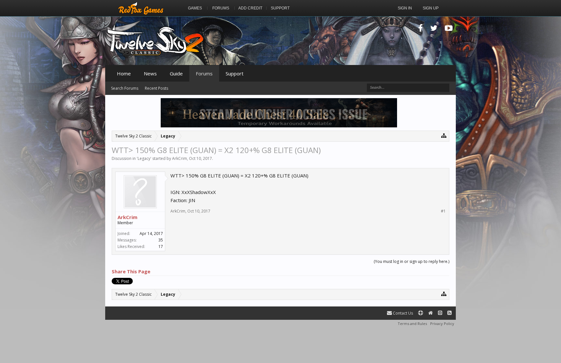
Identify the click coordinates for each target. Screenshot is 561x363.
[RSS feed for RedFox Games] (449, 313)
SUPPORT (280, 8)
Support (234, 73)
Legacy (144, 158)
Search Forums (124, 88)
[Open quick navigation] (444, 135)
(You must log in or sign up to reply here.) (411, 261)
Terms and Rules (412, 323)
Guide (176, 73)
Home (124, 73)
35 (160, 240)
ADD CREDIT (250, 8)
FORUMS (220, 8)
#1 (443, 211)
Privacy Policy (442, 323)
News (150, 73)
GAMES (195, 8)
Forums (204, 73)
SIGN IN (405, 8)
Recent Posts (156, 88)
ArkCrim (179, 158)
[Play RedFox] (141, 8)
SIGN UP (431, 8)
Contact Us (402, 313)
